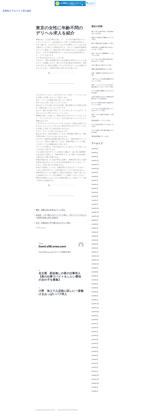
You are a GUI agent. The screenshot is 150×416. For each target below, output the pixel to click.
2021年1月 (94, 371)
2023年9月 (94, 268)
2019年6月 (94, 387)
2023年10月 (95, 264)
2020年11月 (95, 379)
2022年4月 (94, 335)
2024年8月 (94, 224)
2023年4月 (94, 288)
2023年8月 (94, 272)
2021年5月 (94, 355)
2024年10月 (95, 216)
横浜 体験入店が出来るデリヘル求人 (50, 210)
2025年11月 (95, 164)
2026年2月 (94, 152)
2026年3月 (94, 148)
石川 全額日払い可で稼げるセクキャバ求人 (53, 223)
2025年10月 (95, 168)
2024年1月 (94, 252)
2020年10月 (95, 383)
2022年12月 (95, 303)
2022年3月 (94, 339)
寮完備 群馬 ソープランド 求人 (100, 120)
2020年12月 (95, 375)
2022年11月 (95, 307)
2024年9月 (94, 220)
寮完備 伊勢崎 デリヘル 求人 (100, 136)
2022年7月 (94, 323)
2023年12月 (95, 256)
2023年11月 (95, 260)
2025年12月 (95, 160)
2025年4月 (94, 192)
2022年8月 (94, 319)
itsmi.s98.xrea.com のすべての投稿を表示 (55, 252)
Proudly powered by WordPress (45, 410)
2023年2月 (94, 296)
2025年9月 (94, 172)
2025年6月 (94, 184)
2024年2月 (94, 248)
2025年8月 (94, 176)
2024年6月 (94, 232)
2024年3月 (94, 244)
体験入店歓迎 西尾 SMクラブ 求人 (101, 69)
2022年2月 (94, 343)
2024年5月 (94, 236)
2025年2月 (94, 200)
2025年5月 (94, 188)
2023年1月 (94, 300)
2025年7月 (94, 180)
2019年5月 (94, 391)
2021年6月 (94, 351)
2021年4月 (94, 359)
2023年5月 (94, 284)
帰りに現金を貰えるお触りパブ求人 (102, 43)
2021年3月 (94, 363)
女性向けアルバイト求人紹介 (17, 10)
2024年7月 (94, 228)
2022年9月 (94, 315)
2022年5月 (94, 331)
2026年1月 (94, 156)
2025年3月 (94, 196)
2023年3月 (94, 292)
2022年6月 (94, 327)
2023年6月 (94, 280)
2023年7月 (94, 276)
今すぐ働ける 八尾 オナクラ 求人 (101, 65)
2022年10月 (95, 311)
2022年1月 (94, 347)
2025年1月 (94, 204)
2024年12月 (95, 208)
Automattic (74, 410)
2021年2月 (94, 367)
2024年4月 (94, 240)
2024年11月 (95, 212)
